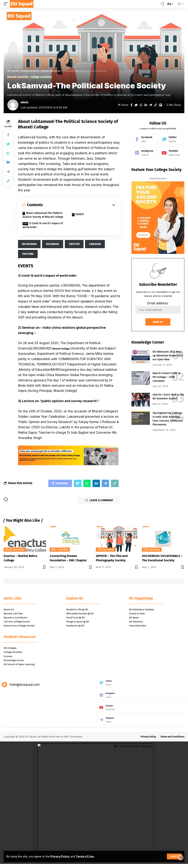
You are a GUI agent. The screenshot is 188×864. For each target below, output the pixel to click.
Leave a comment (101, 500)
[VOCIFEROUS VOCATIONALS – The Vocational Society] (163, 539)
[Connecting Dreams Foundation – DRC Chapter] (71, 539)
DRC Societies (59, 549)
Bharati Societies (18, 76)
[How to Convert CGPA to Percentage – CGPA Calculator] (140, 378)
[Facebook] (144, 139)
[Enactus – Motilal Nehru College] (25, 539)
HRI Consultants (73, 736)
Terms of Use (85, 856)
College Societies (41, 76)
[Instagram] (144, 153)
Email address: (158, 303)
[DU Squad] (21, 4)
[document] (94, 802)
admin (24, 102)
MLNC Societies (14, 549)
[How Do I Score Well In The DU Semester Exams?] (140, 400)
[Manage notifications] (180, 857)
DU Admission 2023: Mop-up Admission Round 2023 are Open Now (168, 355)
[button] (94, 862)
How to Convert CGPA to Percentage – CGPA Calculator (166, 377)
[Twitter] (171, 139)
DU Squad (31, 736)
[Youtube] (171, 153)
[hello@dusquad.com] (4, 684)
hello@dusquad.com (25, 684)
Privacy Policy (60, 856)
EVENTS (79, 214)
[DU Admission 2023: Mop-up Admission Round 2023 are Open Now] (140, 357)
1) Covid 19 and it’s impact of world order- (43, 225)
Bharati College (61, 348)
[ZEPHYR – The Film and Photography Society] (117, 539)
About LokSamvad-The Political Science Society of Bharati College (43, 215)
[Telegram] (141, 720)
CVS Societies (105, 549)
